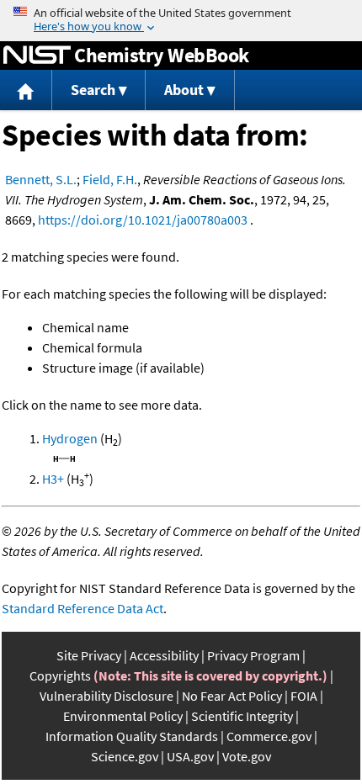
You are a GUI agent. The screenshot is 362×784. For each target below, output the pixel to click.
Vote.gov (246, 756)
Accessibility (164, 655)
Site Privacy (88, 655)
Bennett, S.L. (41, 179)
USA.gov (190, 756)
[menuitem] (26, 90)
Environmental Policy (123, 715)
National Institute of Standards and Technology (37, 55)
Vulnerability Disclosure (106, 695)
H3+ (53, 478)
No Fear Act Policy (232, 695)
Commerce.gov (268, 736)
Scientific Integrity (242, 715)
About (184, 89)
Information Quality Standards (131, 736)
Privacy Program (253, 655)
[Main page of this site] (26, 90)
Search (93, 89)
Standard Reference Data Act (82, 608)
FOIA (303, 695)
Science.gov (124, 756)
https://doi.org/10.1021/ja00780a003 (143, 219)
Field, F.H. (110, 179)
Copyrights (60, 675)
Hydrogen (70, 438)
